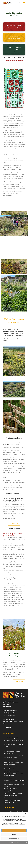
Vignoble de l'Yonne (9, 802)
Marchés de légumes (9, 775)
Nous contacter (19, 681)
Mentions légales (8, 778)
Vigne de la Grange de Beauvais (12, 800)
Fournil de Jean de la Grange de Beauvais (14, 760)
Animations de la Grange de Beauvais (13, 744)
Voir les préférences (14, 838)
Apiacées (6, 746)
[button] (26, 813)
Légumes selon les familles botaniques (13, 773)
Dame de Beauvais (8, 753)
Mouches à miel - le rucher (10, 788)
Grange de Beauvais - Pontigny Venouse (14, 762)
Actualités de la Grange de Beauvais (13, 738)
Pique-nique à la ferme (9, 791)
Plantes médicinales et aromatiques (13, 793)
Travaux (6, 797)
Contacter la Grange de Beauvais (12, 751)
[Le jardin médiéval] (14, 235)
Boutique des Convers (9, 749)
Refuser (14, 834)
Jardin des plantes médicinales (11, 771)
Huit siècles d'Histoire (9, 764)
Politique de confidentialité (10, 795)
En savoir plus (14, 523)
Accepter (14, 830)
